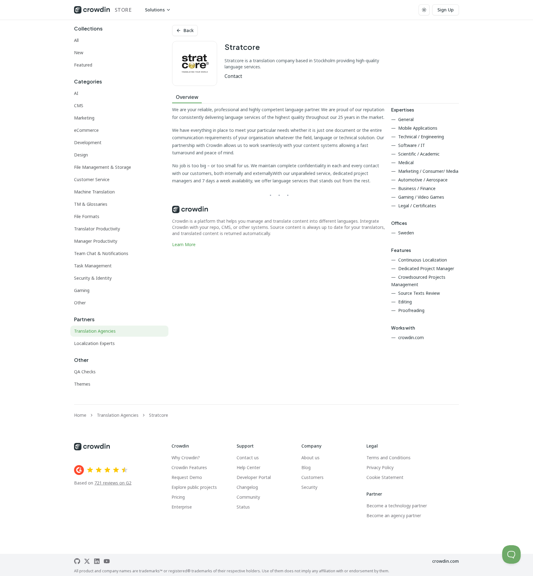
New (78, 52)
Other (80, 303)
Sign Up (445, 10)
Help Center (248, 467)
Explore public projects (194, 487)
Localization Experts (94, 343)
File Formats (86, 216)
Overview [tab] (187, 97)
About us (310, 457)
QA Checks (85, 372)
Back (189, 30)
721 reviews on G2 (112, 483)
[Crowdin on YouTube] (107, 561)
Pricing (178, 497)
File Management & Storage (102, 167)
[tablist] (315, 97)
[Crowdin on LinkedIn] (97, 561)
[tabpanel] (279, 177)
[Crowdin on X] (87, 561)
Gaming (81, 290)
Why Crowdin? (185, 457)
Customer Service (91, 179)
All (76, 40)
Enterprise (181, 507)
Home (80, 415)
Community (248, 497)
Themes (82, 384)
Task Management (93, 266)
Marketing (84, 118)
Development (87, 142)
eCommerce (86, 130)
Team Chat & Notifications (101, 253)
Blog (306, 467)
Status (243, 507)
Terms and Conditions (388, 457)
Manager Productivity (95, 241)
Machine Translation (94, 192)
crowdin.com (445, 561)
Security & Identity (93, 278)
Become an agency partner (393, 515)
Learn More (184, 244)
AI (76, 93)
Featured (83, 65)
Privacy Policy (380, 467)
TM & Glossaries (90, 204)
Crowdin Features (189, 467)
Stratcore (158, 415)
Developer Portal (254, 477)
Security (309, 487)
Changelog (247, 487)
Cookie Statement (384, 477)
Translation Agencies (95, 331)
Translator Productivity (97, 229)
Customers (312, 477)
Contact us (248, 457)
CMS (78, 105)
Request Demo (186, 477)
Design (81, 155)
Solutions (155, 10)
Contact (233, 76)
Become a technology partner (396, 506)
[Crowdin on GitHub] (77, 561)
